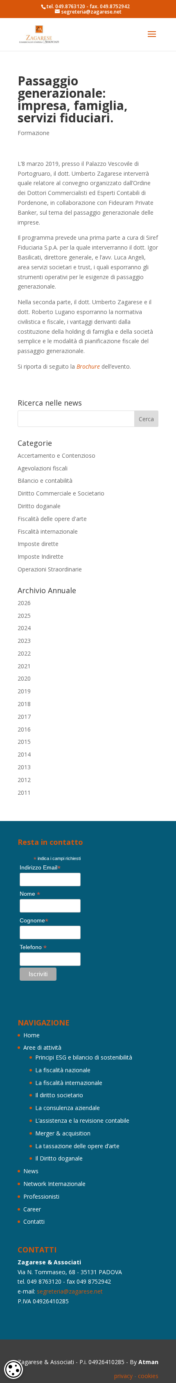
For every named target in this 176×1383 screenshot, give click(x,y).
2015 (24, 741)
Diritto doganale (39, 506)
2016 (24, 729)
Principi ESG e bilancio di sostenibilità (83, 1057)
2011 (24, 792)
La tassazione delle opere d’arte (77, 1146)
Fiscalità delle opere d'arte (52, 519)
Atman (148, 1362)
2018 (24, 704)
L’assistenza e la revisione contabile (82, 1120)
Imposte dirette (38, 544)
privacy (123, 1376)
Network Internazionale (54, 1184)
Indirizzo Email (40, 868)
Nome (30, 894)
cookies (148, 1376)
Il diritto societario (59, 1095)
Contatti (34, 1221)
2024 (24, 628)
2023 (24, 640)
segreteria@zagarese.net (70, 1291)
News (30, 1171)
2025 (24, 615)
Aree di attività (42, 1047)
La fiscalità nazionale (62, 1070)
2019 (24, 691)
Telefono (33, 947)
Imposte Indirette (40, 556)
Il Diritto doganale (59, 1158)
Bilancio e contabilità (45, 480)
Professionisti (41, 1196)
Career (32, 1209)
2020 (24, 678)
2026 (24, 603)
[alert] (13, 1369)
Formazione (34, 133)
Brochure (88, 366)
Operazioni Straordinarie (50, 569)
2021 (24, 666)
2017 (24, 716)
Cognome (34, 920)
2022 (24, 653)
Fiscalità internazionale (48, 531)
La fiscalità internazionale (68, 1083)
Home (31, 1035)
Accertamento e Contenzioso (56, 455)
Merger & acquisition (62, 1133)
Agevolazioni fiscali (43, 468)
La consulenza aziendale (67, 1108)
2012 (24, 780)
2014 (24, 754)
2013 (24, 767)
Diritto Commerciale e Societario (61, 493)
